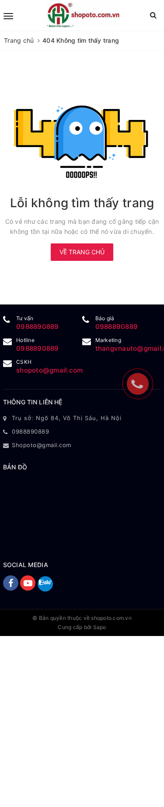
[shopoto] (83, 15)
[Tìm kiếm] (153, 15)
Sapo (99, 627)
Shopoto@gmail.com (41, 444)
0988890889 (37, 326)
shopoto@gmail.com (49, 370)
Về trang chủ (82, 252)
